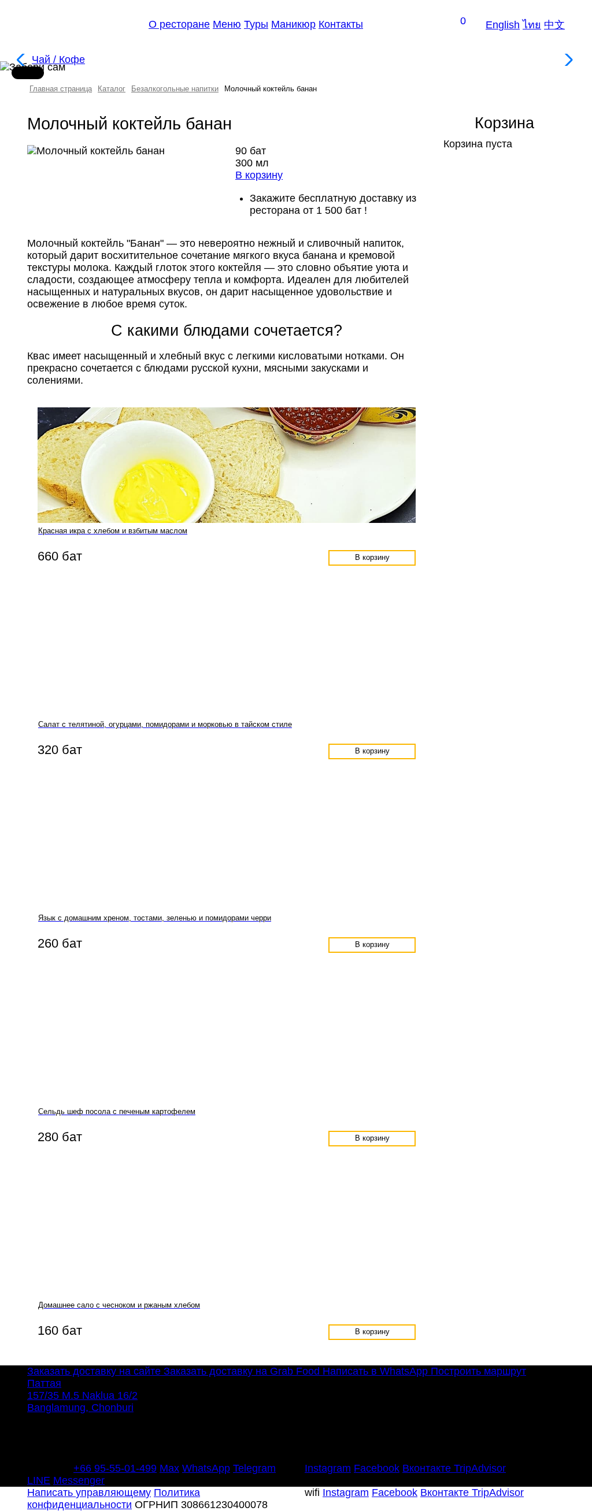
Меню (227, 24)
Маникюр (293, 24)
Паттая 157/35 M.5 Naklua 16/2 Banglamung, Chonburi (82, 1395)
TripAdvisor (480, 1468)
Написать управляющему (89, 1492)
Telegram (254, 1468)
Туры (256, 24)
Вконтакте (428, 1468)
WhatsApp (206, 1468)
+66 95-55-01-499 (115, 1468)
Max (169, 1468)
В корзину (372, 558)
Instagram (328, 1468)
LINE (38, 1480)
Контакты (341, 24)
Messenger (79, 1480)
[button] (567, 60)
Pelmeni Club (80, 24)
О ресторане (179, 24)
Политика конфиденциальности (113, 1498)
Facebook (376, 1468)
